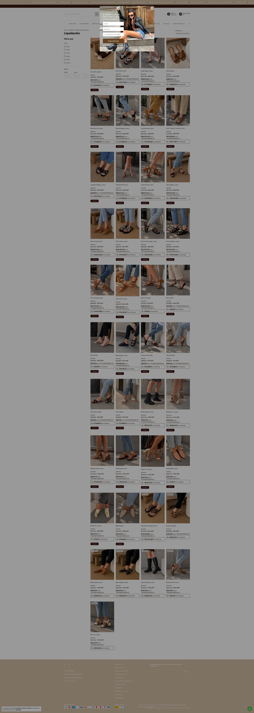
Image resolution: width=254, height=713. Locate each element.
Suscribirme (113, 41)
